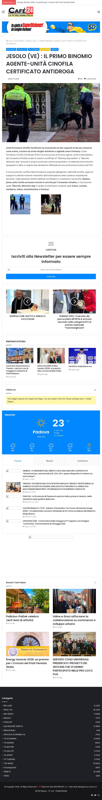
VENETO (54, 49)
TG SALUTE (22, 49)
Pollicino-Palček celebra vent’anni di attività (22, 618)
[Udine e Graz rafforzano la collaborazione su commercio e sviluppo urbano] (74, 601)
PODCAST (8, 722)
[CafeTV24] (20, 12)
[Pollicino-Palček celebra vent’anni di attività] (27, 601)
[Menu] (3, 13)
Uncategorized (10, 767)
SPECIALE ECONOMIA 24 (14, 734)
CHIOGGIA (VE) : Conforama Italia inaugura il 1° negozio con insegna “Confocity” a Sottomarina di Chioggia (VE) (56, 522)
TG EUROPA (9, 743)
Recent (49, 461)
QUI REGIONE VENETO (13, 726)
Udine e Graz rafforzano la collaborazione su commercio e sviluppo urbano (74, 620)
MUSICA (7, 718)
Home (10, 41)
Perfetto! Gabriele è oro (80, 366)
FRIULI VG (8, 710)
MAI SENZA (19, 41)
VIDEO (6, 776)
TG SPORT (8, 755)
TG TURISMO (34, 49)
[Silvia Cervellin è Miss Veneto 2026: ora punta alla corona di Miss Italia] (51, 355)
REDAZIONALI (10, 730)
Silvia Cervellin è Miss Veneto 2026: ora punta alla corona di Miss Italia (49, 368)
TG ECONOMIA (10, 739)
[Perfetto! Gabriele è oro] (82, 356)
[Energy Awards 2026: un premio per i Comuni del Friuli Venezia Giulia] (27, 644)
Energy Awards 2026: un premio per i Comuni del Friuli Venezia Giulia (27, 663)
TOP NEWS (45, 49)
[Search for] (98, 13)
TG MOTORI (9, 747)
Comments (82, 461)
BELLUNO (8, 706)
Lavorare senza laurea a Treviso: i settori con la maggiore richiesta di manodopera (18, 370)
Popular (18, 461)
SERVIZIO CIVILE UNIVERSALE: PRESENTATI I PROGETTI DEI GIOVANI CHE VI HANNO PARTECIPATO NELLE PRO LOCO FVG (73, 667)
